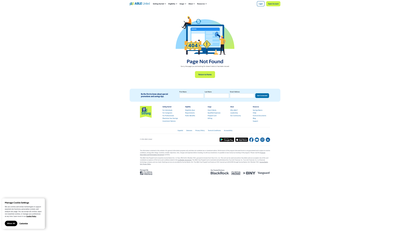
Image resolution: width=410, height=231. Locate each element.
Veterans (189, 130)
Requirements (190, 113)
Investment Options (169, 121)
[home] (140, 3)
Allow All (11, 223)
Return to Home (205, 74)
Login (261, 4)
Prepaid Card (212, 115)
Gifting (210, 118)
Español (180, 130)
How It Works (212, 110)
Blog (254, 118)
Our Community (235, 115)
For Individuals (167, 110)
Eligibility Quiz (190, 110)
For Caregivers (167, 113)
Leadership (234, 113)
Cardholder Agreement (185, 160)
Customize (23, 223)
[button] (159, 4)
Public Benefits (190, 115)
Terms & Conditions (214, 130)
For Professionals (168, 115)
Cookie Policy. (31, 216)
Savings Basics (257, 110)
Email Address (235, 92)
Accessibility (228, 130)
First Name (183, 92)
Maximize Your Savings (170, 118)
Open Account (273, 4)
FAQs (254, 113)
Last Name (208, 92)
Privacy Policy (200, 130)
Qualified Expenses (214, 113)
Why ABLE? (234, 110)
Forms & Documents (259, 115)
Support (255, 121)
